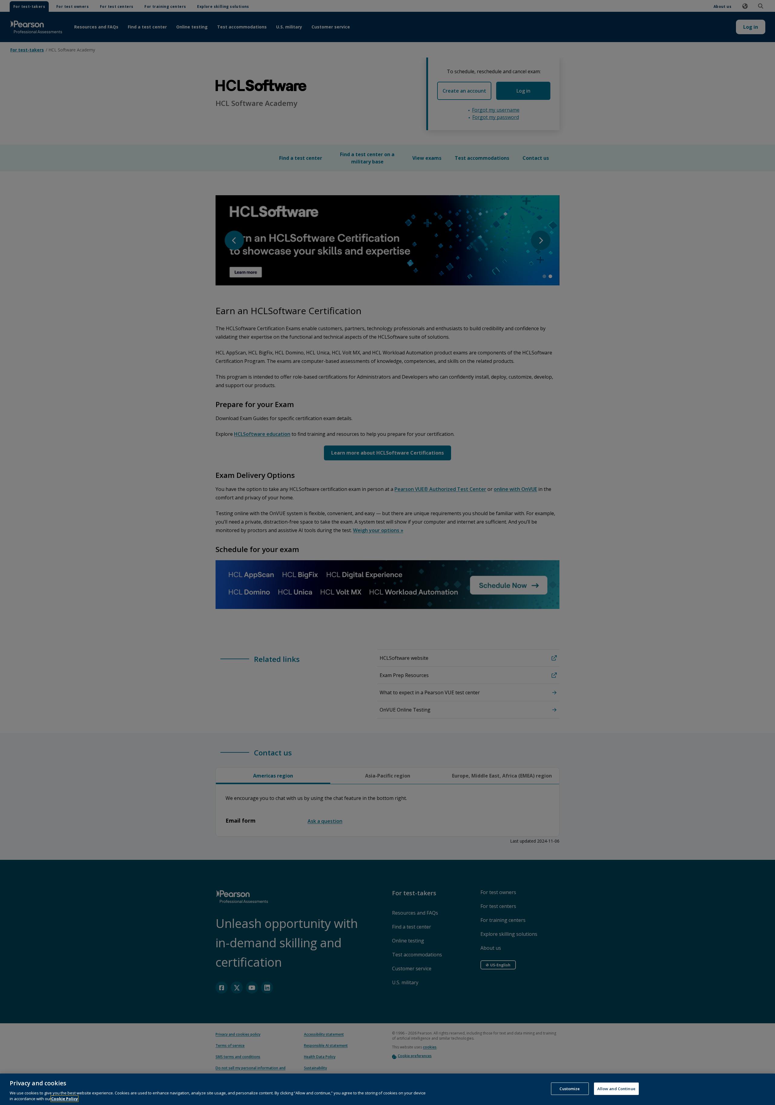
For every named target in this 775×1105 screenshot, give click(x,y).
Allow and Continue (616, 1088)
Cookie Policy (64, 1098)
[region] (387, 1089)
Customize (569, 1088)
